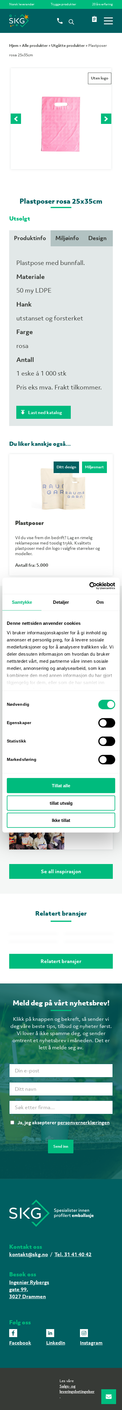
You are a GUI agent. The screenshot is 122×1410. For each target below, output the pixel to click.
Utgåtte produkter (68, 45)
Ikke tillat (61, 820)
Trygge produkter (63, 4)
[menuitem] (23, 4)
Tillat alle (61, 785)
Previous (16, 119)
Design (97, 238)
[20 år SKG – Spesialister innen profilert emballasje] (50, 21)
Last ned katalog (45, 412)
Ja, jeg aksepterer (63, 1122)
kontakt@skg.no (28, 1254)
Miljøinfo (67, 238)
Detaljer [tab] (61, 602)
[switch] (106, 723)
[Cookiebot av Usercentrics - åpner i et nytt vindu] (89, 586)
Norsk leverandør (21, 4)
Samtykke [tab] (22, 602)
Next (106, 119)
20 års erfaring (102, 4)
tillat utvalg (61, 802)
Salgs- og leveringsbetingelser (77, 1389)
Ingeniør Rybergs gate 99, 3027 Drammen (29, 1289)
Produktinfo (30, 238)
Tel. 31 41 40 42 (73, 1254)
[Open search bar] (71, 21)
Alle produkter (35, 45)
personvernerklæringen (83, 1122)
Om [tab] (100, 602)
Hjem (13, 45)
